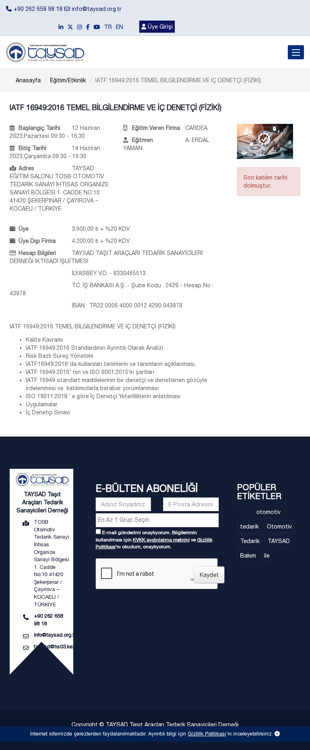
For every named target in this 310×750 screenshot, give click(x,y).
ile (267, 555)
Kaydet (209, 575)
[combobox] (157, 520)
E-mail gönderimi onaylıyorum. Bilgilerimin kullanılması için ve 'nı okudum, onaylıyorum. (154, 539)
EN (119, 27)
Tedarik (250, 541)
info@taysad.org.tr (96, 9)
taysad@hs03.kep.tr (57, 646)
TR (108, 27)
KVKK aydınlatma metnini (161, 540)
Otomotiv (279, 526)
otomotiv (268, 512)
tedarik (249, 526)
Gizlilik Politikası (207, 734)
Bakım (248, 555)
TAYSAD (279, 541)
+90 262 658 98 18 (38, 9)
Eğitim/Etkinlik (68, 80)
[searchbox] (158, 520)
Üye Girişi (159, 26)
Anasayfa (28, 80)
